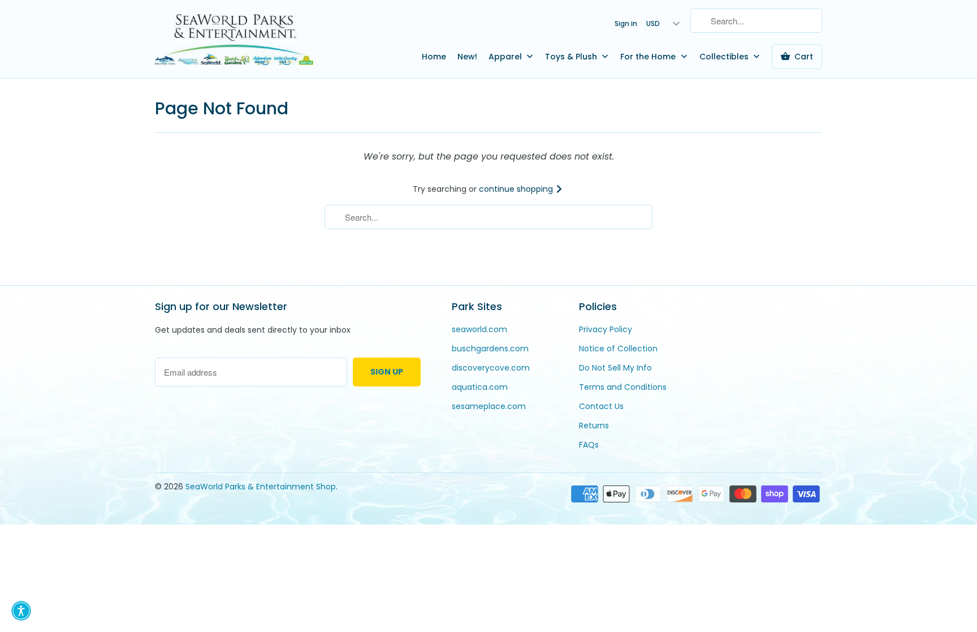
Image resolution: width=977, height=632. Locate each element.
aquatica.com (480, 387)
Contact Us (601, 406)
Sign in (626, 23)
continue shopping (517, 189)
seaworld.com (479, 329)
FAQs (589, 444)
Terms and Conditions (623, 387)
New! (467, 56)
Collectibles (725, 56)
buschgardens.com (490, 348)
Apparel (506, 56)
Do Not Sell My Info (615, 367)
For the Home (649, 56)
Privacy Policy (605, 329)
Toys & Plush (572, 56)
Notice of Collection (618, 348)
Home (434, 56)
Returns (594, 425)
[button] (21, 611)
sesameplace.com (489, 406)
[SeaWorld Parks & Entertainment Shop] (234, 39)
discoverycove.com (491, 367)
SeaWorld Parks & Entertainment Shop (260, 486)
